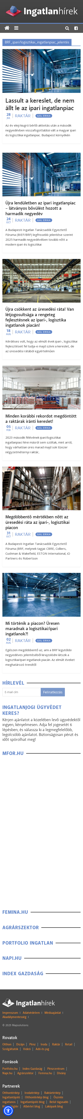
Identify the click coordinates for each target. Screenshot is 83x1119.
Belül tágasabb (59, 1102)
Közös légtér (10, 1106)
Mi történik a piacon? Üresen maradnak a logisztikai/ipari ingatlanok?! (32, 629)
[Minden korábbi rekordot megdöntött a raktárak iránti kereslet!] (41, 368)
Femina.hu (45, 1073)
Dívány (61, 1073)
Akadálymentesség (14, 1017)
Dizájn (20, 1044)
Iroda (44, 1044)
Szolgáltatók (10, 1049)
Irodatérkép (32, 1093)
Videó (27, 1049)
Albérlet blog (31, 1106)
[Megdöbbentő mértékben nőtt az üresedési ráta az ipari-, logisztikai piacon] (41, 469)
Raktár (23, 116)
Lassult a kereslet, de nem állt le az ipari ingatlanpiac (39, 104)
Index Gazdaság (32, 1069)
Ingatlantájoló (11, 1097)
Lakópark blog (54, 1106)
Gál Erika (44, 115)
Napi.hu (7, 1073)
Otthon (6, 1044)
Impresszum (10, 1013)
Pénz (32, 1044)
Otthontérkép (11, 1093)
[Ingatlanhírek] (41, 4)
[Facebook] (76, 28)
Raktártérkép (52, 1093)
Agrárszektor (25, 1073)
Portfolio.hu (10, 1069)
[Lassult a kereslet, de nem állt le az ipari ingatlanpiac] (41, 52)
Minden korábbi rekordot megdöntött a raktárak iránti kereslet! (41, 418)
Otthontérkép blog (37, 1097)
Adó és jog (42, 1049)
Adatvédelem (31, 1013)
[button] (8, 1110)
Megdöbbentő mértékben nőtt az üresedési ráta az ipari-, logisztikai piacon (37, 522)
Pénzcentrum (55, 1069)
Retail (68, 1044)
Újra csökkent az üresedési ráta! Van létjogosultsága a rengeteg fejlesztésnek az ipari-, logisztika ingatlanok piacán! (39, 317)
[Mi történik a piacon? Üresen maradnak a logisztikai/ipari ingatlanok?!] (41, 575)
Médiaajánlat (53, 1013)
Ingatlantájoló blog (33, 1102)
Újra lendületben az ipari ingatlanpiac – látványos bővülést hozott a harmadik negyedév (40, 208)
